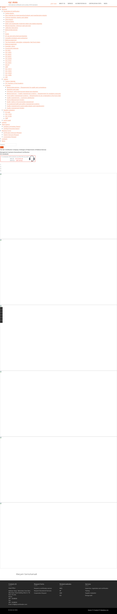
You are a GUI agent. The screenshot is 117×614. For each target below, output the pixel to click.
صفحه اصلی (53, 3)
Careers (4, 122)
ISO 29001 (8, 63)
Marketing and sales (13, 89)
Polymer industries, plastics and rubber (16, 17)
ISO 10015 (8, 69)
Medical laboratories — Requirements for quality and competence (26, 87)
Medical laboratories (11, 30)
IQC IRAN (12, 2)
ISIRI (61, 593)
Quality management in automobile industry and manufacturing (25, 106)
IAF (60, 591)
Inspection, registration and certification (96, 588)
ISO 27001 (8, 60)
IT (5, 32)
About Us (62, 3)
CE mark (7, 112)
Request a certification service (43, 588)
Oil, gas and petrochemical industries (16, 36)
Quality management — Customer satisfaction (20, 98)
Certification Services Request (12, 133)
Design (90, 610)
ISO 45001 (8, 54)
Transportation (9, 21)
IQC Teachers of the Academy (14, 83)
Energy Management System (15, 100)
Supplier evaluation (9, 110)
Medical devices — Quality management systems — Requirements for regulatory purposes (34, 93)
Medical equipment (11, 40)
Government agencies (11, 48)
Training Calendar (10, 81)
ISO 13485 (8, 75)
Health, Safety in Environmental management (20, 102)
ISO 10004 (8, 73)
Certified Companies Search (11, 126)
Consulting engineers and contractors (16, 38)
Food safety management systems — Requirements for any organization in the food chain (34, 95)
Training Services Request (11, 135)
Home (3, 7)
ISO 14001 (8, 52)
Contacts (4, 139)
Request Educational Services (42, 591)
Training (5, 79)
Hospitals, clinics (10, 46)
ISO (60, 595)
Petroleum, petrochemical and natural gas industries (22, 91)
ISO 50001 (8, 56)
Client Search (6, 124)
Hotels (7, 34)
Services (4, 9)
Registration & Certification (11, 11)
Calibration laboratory (11, 28)
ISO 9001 (8, 50)
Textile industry (9, 13)
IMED (61, 588)
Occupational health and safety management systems (23, 104)
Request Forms (6, 130)
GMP (6, 67)
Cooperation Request (9, 137)
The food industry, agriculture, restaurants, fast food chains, (22, 42)
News (3, 141)
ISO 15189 (8, 116)
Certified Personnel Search (11, 128)
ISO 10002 (8, 71)
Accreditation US (80, 3)
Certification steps (95, 3)
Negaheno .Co (104, 610)
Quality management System (15, 108)
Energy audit (7, 120)
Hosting (96, 610)
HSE (6, 77)
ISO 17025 (8, 114)
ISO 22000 (8, 58)
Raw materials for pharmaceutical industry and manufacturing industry (26, 15)
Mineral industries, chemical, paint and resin (18, 25)
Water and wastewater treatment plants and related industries (23, 23)
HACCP (7, 65)
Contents (8, 85)
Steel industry (9, 19)
